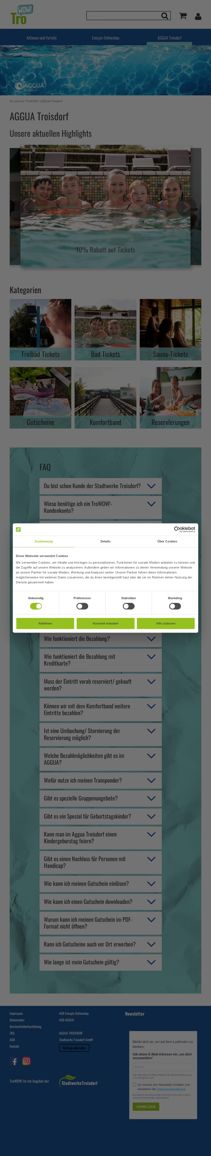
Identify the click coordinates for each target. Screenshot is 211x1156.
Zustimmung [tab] (44, 541)
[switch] (82, 606)
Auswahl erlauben (105, 623)
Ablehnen (45, 623)
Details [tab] (106, 541)
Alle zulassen (165, 623)
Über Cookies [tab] (167, 541)
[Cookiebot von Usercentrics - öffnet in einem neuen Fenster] (177, 529)
